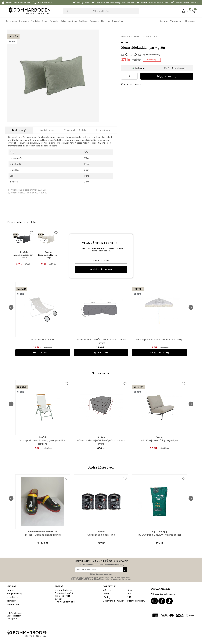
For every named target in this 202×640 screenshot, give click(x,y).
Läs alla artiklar (14, 615)
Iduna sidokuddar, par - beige (48, 256)
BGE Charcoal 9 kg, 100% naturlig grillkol (159, 534)
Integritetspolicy (14, 593)
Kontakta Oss (13, 597)
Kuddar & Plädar (150, 36)
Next (191, 307)
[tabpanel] (42, 319)
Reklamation (13, 604)
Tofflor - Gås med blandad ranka (43, 534)
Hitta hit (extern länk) (65, 601)
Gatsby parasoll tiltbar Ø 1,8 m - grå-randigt (159, 339)
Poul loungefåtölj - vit (42, 339)
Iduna (86, 175)
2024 (86, 158)
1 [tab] (97, 359)
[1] (53, 76)
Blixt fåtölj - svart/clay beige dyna (159, 440)
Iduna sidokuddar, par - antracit (23, 256)
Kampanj (164, 21)
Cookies (10, 590)
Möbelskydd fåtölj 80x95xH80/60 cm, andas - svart (101, 442)
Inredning (125, 36)
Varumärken (176, 21)
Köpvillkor (11, 600)
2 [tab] (101, 359)
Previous (11, 307)
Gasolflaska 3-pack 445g (101, 534)
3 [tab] (105, 359)
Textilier (136, 36)
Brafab (124, 42)
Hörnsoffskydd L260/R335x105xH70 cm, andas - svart (101, 341)
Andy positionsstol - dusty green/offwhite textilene (42, 442)
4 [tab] (107, 454)
